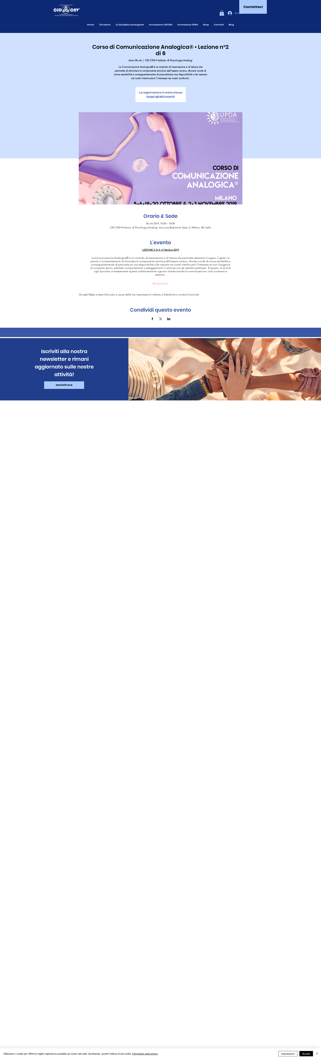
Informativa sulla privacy (145, 1053)
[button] (221, 13)
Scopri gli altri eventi (160, 96)
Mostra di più (160, 283)
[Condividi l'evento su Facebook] (152, 318)
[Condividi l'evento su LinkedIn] (168, 318)
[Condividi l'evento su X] (160, 318)
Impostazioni (288, 1053)
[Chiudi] (317, 1053)
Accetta (306, 1053)
